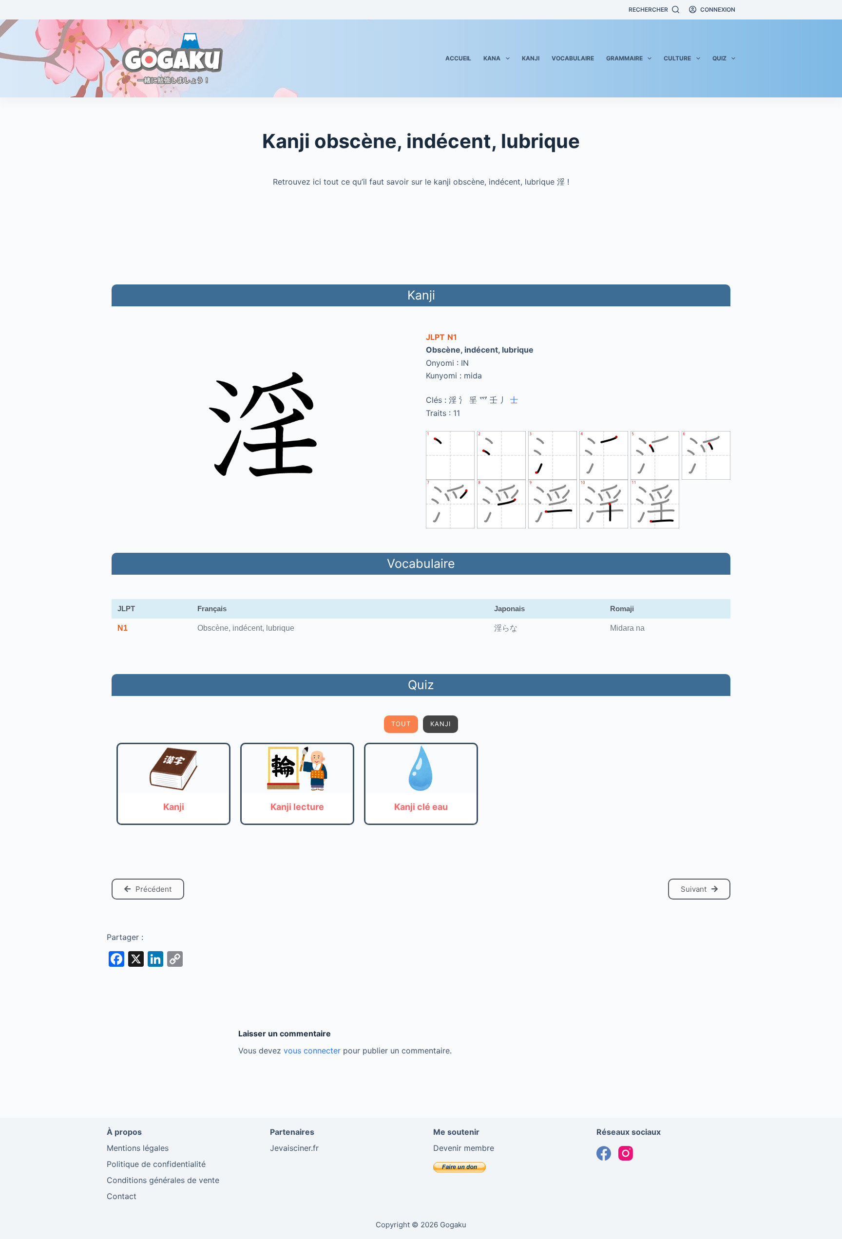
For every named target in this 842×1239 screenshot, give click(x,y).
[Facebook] (603, 1153)
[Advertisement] (421, 234)
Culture (677, 58)
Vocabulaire (573, 58)
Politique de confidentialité (156, 1164)
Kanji (530, 58)
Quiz (719, 58)
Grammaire (624, 58)
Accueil (458, 58)
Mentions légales (138, 1148)
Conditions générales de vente (163, 1180)
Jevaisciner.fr (294, 1148)
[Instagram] (625, 1153)
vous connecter (312, 1050)
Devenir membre (463, 1148)
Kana (491, 58)
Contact (121, 1196)
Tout (401, 724)
